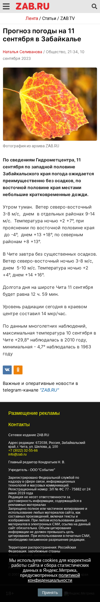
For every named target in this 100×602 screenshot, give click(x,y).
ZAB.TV (67, 18)
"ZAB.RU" (49, 390)
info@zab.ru (17, 454)
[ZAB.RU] (32, 8)
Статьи (49, 18)
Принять (50, 592)
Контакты (19, 424)
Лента (32, 18)
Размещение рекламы (34, 413)
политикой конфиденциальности (54, 578)
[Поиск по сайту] (94, 6)
